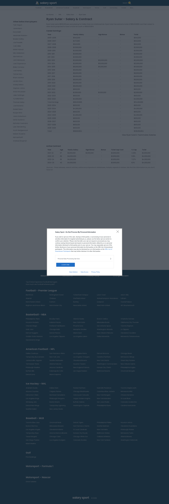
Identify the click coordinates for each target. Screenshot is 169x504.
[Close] (118, 232)
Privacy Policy (95, 272)
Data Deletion (73, 272)
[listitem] (84, 259)
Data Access (84, 272)
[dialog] (84, 252)
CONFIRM (65, 265)
